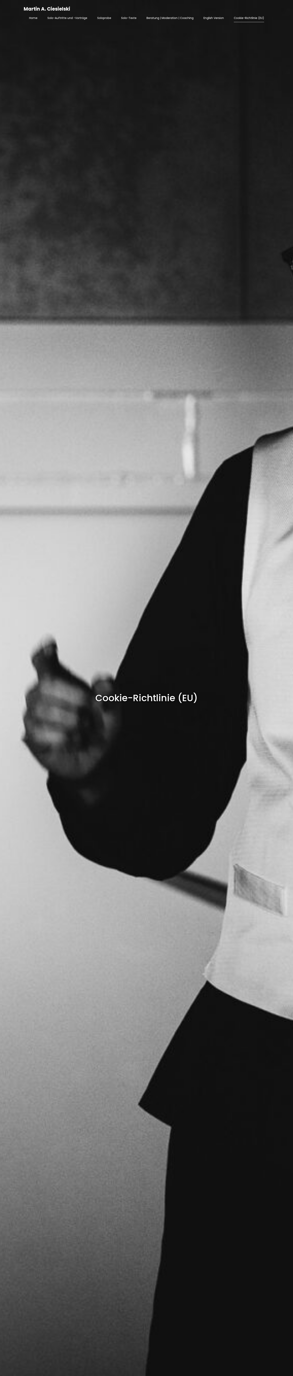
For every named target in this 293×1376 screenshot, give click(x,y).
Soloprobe (104, 18)
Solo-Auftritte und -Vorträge (67, 18)
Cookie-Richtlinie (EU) (249, 18)
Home (33, 18)
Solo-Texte (129, 18)
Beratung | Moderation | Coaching (170, 18)
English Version (214, 18)
